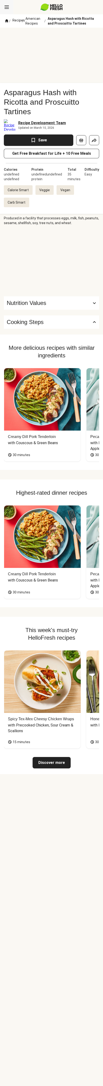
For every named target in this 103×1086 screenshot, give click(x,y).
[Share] (94, 140)
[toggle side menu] (6, 7)
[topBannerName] (51, 36)
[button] (51, 303)
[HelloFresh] (51, 7)
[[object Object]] (81, 140)
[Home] (7, 21)
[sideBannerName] (51, 261)
